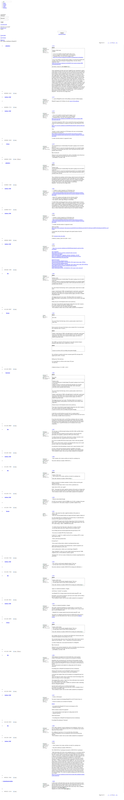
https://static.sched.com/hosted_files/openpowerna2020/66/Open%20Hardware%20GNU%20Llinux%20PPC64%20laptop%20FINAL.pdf (80, 228)
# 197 (53, 695)
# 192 (53, 561)
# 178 (53, 111)
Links (4, 6)
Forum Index (3, 35)
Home (4, 3)
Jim (8, 273)
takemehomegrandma (8, 781)
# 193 (53, 575)
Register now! (3, 28)
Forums (4, 4)
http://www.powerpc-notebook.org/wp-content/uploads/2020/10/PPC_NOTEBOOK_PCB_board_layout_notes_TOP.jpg (68, 261)
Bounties (5, 7)
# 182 (53, 213)
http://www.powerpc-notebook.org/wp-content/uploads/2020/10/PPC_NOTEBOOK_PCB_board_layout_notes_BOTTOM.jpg (70, 264)
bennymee (8, 372)
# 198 (53, 725)
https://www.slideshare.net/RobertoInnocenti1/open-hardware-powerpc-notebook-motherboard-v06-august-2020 (66, 257)
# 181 (53, 188)
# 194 (53, 603)
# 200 (53, 781)
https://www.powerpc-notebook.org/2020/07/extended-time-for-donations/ (68, 57)
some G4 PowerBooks (74, 101)
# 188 (53, 456)
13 (116, 42)
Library (4, 5)
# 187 (53, 429)
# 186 (53, 372)
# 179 (53, 144)
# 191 (53, 511)
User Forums (3, 37)
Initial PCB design (55, 259)
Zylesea (7, 144)
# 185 (53, 313)
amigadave (7, 45)
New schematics (55, 251)
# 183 (53, 244)
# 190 (53, 497)
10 (114, 42)
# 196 (53, 655)
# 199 (53, 741)
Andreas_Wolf (8, 97)
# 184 (53, 273)
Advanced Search (62, 34)
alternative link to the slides (59, 236)
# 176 (53, 45)
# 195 (53, 622)
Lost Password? (4, 24)
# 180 (53, 163)
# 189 (53, 470)
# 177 (53, 97)
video (53, 229)
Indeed (53, 703)
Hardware (3, 40)
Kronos (7, 313)
